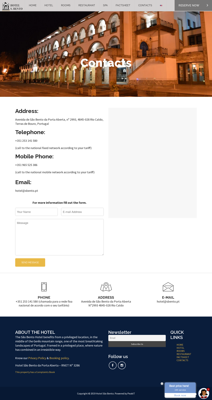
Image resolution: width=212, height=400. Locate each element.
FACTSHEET (183, 357)
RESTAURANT (184, 354)
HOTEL (180, 347)
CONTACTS (182, 360)
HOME (180, 344)
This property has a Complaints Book (35, 372)
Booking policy (59, 358)
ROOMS (181, 350)
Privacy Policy (37, 358)
